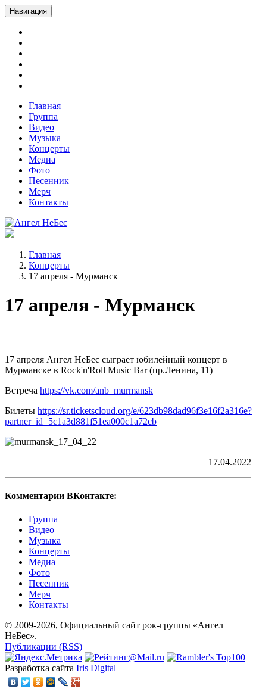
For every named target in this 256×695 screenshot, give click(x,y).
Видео (41, 127)
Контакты (48, 202)
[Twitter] (26, 682)
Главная (45, 106)
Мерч (40, 191)
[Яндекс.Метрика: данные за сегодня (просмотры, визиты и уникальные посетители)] (43, 657)
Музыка (45, 138)
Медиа (42, 159)
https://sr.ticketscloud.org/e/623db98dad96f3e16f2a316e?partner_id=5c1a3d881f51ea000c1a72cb (128, 416)
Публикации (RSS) (43, 646)
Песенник (49, 181)
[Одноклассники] (38, 682)
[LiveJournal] (63, 682)
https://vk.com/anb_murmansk (96, 390)
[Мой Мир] (51, 682)
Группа (43, 116)
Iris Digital (96, 668)
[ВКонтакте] (13, 682)
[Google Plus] (76, 682)
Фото (39, 170)
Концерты (49, 149)
